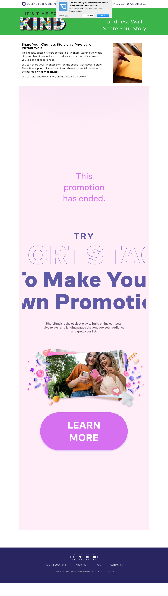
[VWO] (69, 16)
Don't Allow (88, 15)
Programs (118, 4)
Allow (103, 15)
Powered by (62, 16)
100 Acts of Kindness (136, 4)
